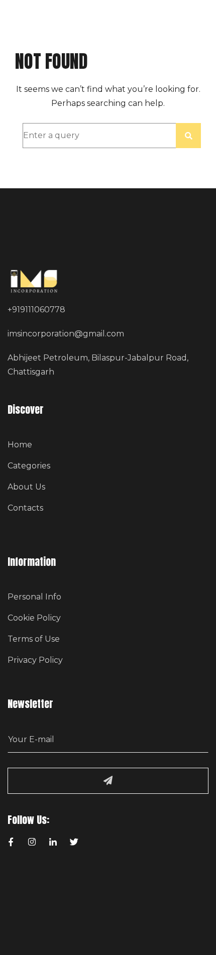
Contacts (25, 508)
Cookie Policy (34, 618)
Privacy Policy (35, 660)
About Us (26, 487)
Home (20, 444)
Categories (29, 465)
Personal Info (34, 597)
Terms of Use (34, 639)
